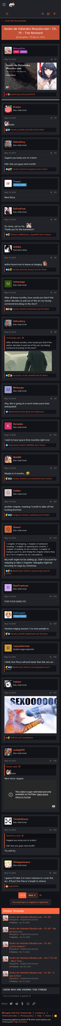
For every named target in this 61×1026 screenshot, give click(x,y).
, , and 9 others (32, 478)
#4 (55, 192)
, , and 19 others (27, 130)
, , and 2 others (26, 445)
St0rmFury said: (13, 836)
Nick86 (17, 457)
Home (48, 1015)
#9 (55, 398)
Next (31, 895)
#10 (55, 435)
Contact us (40, 1013)
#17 (55, 693)
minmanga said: (13, 338)
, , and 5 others (30, 169)
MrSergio (18, 387)
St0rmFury (19, 142)
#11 (55, 468)
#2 (55, 118)
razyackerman (21, 646)
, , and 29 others (31, 309)
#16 (55, 657)
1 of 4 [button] (22, 895)
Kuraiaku (18, 424)
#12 (55, 502)
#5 (55, 219)
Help (39, 1015)
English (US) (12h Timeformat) (17, 1013)
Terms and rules (9, 1015)
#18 (55, 761)
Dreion (17, 107)
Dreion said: (11, 766)
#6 (55, 257)
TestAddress (20, 819)
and (23, 94)
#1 (56, 59)
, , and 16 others (29, 634)
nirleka (17, 246)
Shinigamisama (21, 862)
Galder (17, 490)
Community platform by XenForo (26, 1020)
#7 (55, 292)
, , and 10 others (30, 269)
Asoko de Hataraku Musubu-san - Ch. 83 (30, 917)
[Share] (52, 59)
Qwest (17, 527)
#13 (55, 538)
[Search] (7, 13)
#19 (55, 830)
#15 (55, 624)
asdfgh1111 (19, 750)
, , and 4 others (31, 234)
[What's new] (54, 13)
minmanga (19, 281)
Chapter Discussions (29, 920)
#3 (55, 153)
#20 (55, 873)
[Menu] (4, 4)
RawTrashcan (20, 585)
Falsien (17, 681)
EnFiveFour (19, 208)
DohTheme (22, 1022)
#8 (55, 332)
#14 (55, 596)
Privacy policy (27, 1015)
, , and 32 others (30, 375)
